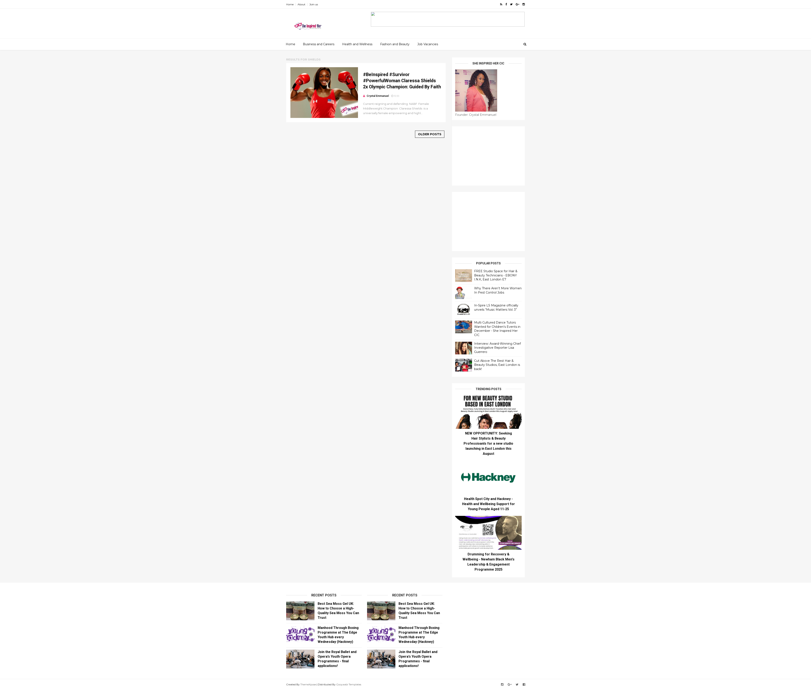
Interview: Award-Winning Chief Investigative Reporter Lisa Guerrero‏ (497, 348)
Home (290, 4)
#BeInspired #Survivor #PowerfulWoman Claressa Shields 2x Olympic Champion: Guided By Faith (402, 81)
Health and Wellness (357, 44)
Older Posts (429, 134)
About (301, 4)
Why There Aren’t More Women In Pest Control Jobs (498, 290)
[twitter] (511, 4)
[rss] (501, 4)
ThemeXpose (308, 684)
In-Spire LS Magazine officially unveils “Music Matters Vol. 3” (496, 307)
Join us (313, 4)
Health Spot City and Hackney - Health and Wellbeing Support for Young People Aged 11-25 (488, 504)
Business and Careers (318, 44)
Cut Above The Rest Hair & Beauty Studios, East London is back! (497, 365)
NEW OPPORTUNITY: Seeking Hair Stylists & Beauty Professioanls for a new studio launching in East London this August (488, 443)
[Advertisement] (488, 156)
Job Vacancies (427, 44)
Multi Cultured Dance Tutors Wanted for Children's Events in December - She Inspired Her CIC (497, 329)
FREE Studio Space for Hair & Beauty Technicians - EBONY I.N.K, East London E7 (495, 275)
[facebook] (506, 4)
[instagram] (524, 4)
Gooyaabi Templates (348, 684)
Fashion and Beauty (395, 44)
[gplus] (517, 4)
